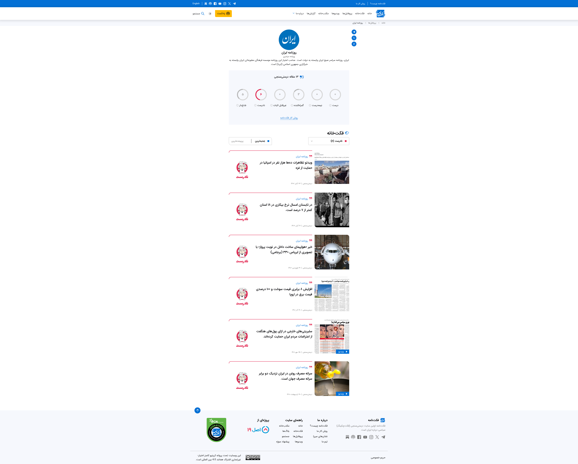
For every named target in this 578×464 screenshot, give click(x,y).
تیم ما (325, 442)
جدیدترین (260, 141)
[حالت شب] (210, 13)
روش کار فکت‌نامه (289, 118)
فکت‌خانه (359, 13)
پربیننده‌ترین (237, 141)
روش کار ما (360, 3)
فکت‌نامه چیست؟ (377, 3)
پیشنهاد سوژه (282, 442)
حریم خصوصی (378, 457)
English (196, 3)
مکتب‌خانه (323, 13)
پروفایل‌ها (347, 13)
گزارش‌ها (311, 13)
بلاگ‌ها (285, 431)
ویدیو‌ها (335, 13)
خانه (369, 13)
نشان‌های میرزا (320, 436)
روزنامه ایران (358, 23)
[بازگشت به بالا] (197, 410)
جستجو (285, 436)
